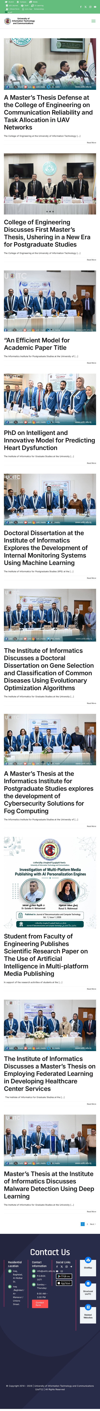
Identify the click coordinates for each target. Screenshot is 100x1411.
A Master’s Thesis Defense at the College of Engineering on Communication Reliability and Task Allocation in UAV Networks (48, 112)
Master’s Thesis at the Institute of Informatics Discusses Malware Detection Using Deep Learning (49, 1185)
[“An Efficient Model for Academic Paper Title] (50, 301)
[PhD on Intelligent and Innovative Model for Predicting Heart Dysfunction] (50, 399)
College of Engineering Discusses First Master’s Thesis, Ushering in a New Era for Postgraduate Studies (47, 233)
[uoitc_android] (64, 1275)
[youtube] (95, 7)
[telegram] (71, 1267)
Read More (91, 143)
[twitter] (86, 7)
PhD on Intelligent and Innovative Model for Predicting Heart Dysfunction (49, 440)
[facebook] (81, 7)
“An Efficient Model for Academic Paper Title (37, 343)
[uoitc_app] (64, 1281)
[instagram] (90, 7)
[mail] (62, 1271)
